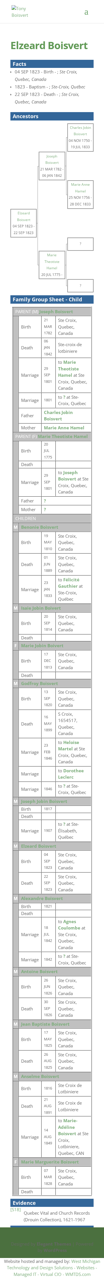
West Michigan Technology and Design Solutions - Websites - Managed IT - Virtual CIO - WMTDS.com (53, 1267)
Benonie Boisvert (39, 527)
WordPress (55, 1250)
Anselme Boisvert (40, 1076)
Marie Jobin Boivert (42, 645)
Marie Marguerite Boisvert (50, 1162)
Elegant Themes (54, 1244)
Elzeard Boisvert (38, 846)
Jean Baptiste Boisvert (45, 1024)
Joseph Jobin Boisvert (44, 801)
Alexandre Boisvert (42, 898)
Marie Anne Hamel (64, 428)
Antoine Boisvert (39, 971)
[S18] (15, 1209)
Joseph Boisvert (56, 311)
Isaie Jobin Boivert (41, 608)
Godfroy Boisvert (39, 683)
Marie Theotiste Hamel (63, 436)
